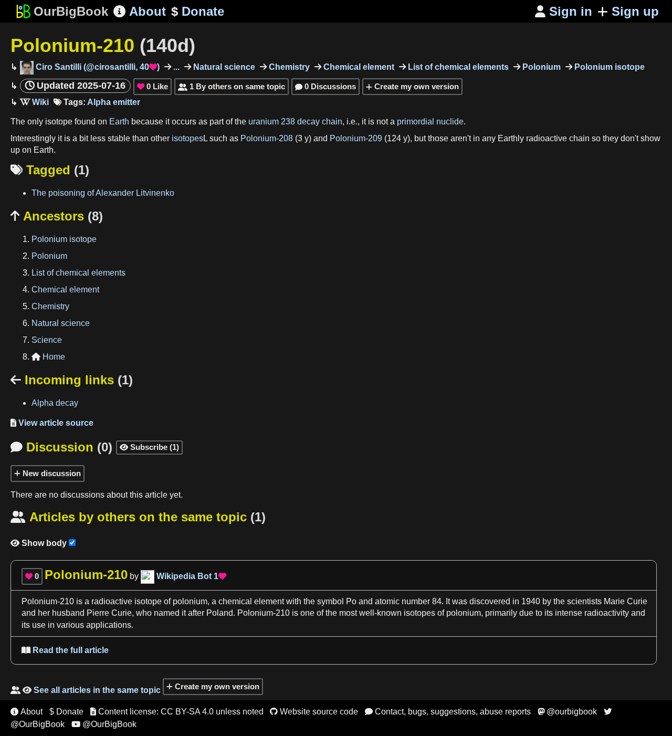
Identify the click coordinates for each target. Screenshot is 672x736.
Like (152, 86)
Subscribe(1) (149, 447)
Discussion (61, 447)
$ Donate (66, 711)
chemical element (251, 601)
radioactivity (606, 612)
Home (48, 356)
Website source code (314, 711)
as (202, 121)
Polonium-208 (266, 138)
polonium (190, 601)
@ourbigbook (567, 711)
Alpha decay (55, 402)
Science (47, 339)
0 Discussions (325, 86)
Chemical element (357, 66)
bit (83, 138)
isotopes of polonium (442, 612)
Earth (119, 121)
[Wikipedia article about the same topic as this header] (34, 102)
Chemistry (288, 66)
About (139, 11)
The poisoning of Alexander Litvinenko (103, 192)
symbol (330, 601)
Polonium (540, 66)
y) (406, 138)
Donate (197, 11)
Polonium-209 (356, 138)
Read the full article (65, 650)
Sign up (635, 11)
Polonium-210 (102, 45)
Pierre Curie (109, 612)
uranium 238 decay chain (295, 121)
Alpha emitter (113, 102)
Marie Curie (625, 601)
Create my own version (415, 86)
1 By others (231, 86)
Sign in (563, 11)
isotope (58, 121)
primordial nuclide (430, 121)
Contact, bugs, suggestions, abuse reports (448, 711)
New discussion (50, 473)
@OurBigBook (103, 724)
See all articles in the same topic (85, 690)
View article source (51, 422)
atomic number (402, 601)
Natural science (223, 66)
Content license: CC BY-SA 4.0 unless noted (177, 711)
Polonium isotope (608, 66)
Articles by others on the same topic (138, 517)
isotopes (187, 138)
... (175, 66)
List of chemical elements (457, 66)
